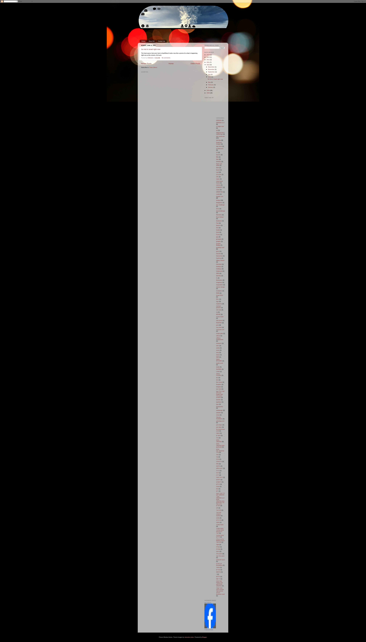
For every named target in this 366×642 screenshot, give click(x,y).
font (217, 227)
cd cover (218, 174)
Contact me (161, 41)
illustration (219, 280)
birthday (218, 161)
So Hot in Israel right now (150, 49)
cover (218, 189)
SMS (217, 357)
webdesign (219, 410)
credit (218, 194)
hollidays (218, 269)
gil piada (218, 239)
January (210, 87)
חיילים (218, 484)
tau (217, 377)
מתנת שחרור (219, 524)
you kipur (219, 427)
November (211, 69)
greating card (220, 247)
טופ (217, 489)
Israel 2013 (219, 295)
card (217, 172)
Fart (217, 223)
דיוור (217, 473)
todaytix (218, 386)
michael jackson (218, 306)
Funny (218, 234)
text (217, 380)
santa (218, 348)
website (218, 412)
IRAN (217, 293)
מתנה (217, 522)
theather (218, 384)
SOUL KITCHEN (219, 360)
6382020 (219, 120)
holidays (218, 266)
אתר (217, 454)
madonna (219, 303)
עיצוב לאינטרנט (220, 560)
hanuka (218, 253)
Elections (219, 214)
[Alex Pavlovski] (210, 628)
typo (217, 404)
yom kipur (219, 425)
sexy (217, 352)
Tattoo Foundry (218, 374)
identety (218, 275)
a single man (220, 126)
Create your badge (208, 629)
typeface (218, 402)
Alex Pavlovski (207, 602)
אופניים (218, 435)
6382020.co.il (220, 122)
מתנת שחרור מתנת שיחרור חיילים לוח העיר (220, 531)
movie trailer (220, 316)
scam (217, 350)
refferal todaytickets (219, 338)
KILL (217, 299)
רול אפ (218, 576)
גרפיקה (218, 466)
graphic (218, 241)
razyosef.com (220, 329)
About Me (152, 41)
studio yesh (219, 363)
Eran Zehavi (220, 217)
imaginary (219, 282)
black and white (219, 164)
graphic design (218, 244)
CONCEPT (219, 187)
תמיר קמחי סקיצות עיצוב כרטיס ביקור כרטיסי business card (220, 591)
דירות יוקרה (219, 477)
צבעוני (218, 567)
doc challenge (220, 205)
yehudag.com (220, 421)
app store (219, 146)
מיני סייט (218, 520)
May (209, 82)
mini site (218, 310)
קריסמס (218, 572)
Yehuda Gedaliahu (219, 418)
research (219, 343)
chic (217, 176)
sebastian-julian (189, 637)
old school (219, 320)
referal (218, 335)
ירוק (217, 491)
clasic (218, 179)
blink (217, 167)
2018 (208, 54)
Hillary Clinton (220, 260)
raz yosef (219, 327)
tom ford (218, 389)
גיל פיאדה (219, 461)
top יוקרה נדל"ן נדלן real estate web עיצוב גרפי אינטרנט (220, 394)
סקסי (217, 544)
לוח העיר (218, 510)
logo (217, 301)
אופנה (218, 433)
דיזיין (217, 475)
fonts (217, 232)
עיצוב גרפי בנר (220, 556)
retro (217, 345)
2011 (208, 62)
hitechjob (219, 264)
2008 (208, 93)
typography (219, 406)
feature (218, 225)
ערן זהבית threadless (219, 564)
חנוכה (217, 486)
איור (217, 438)
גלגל (217, 463)
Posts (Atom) (153, 67)
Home (143, 41)
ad (217, 130)
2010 (208, 64)
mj (217, 312)
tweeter (218, 399)
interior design (220, 287)
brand (218, 170)
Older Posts (195, 64)
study (217, 367)
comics (218, 185)
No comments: (166, 58)
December (211, 67)
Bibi (217, 157)
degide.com (219, 196)
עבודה (218, 547)
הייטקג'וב (218, 482)
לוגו (217, 508)
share (218, 355)
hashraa (218, 258)
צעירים (218, 569)
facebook (219, 221)
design (218, 200)
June (209, 77)
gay (217, 237)
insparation (219, 284)
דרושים (218, 479)
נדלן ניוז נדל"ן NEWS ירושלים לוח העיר (220, 541)
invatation (219, 291)
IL (216, 278)
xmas (217, 415)
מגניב (217, 518)
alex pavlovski (220, 136)
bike (217, 159)
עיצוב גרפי (219, 553)
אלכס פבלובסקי (219, 440)
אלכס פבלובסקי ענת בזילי (220, 451)
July (209, 74)
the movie (219, 382)
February (211, 84)
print (217, 325)
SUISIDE (218, 369)
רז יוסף (218, 579)
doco (217, 208)
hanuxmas (219, 256)
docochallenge (220, 211)
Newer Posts (146, 64)
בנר (217, 457)
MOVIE (218, 314)
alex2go (218, 140)
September (211, 72)
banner (218, 154)
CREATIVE (219, 192)
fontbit (218, 230)
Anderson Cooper (219, 143)
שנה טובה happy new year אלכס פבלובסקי (219, 583)
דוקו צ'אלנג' (219, 468)
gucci (217, 251)
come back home (219, 182)
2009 (208, 90)
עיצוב (217, 551)
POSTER (219, 323)
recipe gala (219, 333)
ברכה (217, 459)
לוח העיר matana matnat (218, 514)
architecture (219, 148)
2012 (208, 59)
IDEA (217, 273)
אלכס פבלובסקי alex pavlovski (220, 445)
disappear (219, 202)
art (217, 152)
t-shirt (218, 371)
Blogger (204, 637)
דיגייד (217, 470)
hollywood (219, 271)
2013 (208, 57)
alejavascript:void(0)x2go (220, 133)
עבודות (218, 549)
